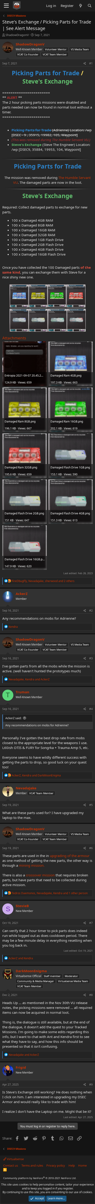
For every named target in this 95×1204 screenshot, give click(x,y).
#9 (91, 1084)
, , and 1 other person (50, 893)
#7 (91, 923)
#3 (91, 658)
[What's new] (80, 5)
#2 (91, 611)
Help (71, 1165)
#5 (91, 805)
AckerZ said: (13, 718)
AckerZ (22, 593)
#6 (91, 848)
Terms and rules (32, 1165)
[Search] (89, 5)
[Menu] (6, 6)
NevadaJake (26, 788)
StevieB (22, 905)
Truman (22, 692)
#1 (91, 63)
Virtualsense (15, 1159)
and (21, 958)
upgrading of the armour (69, 855)
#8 (91, 995)
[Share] (85, 63)
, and (29, 679)
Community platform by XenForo (39, 1178)
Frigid (21, 1067)
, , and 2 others (43, 581)
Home (82, 1165)
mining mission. (32, 865)
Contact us (10, 1165)
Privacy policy (55, 1165)
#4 (91, 709)
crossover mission (41, 875)
